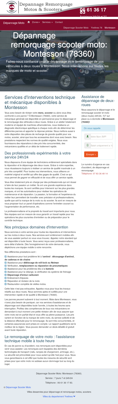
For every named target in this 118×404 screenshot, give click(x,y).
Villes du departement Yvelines (58, 396)
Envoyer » (91, 154)
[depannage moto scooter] (39, 6)
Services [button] (46, 22)
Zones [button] (35, 22)
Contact (59, 22)
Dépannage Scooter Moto (18, 387)
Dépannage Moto (13, 23)
